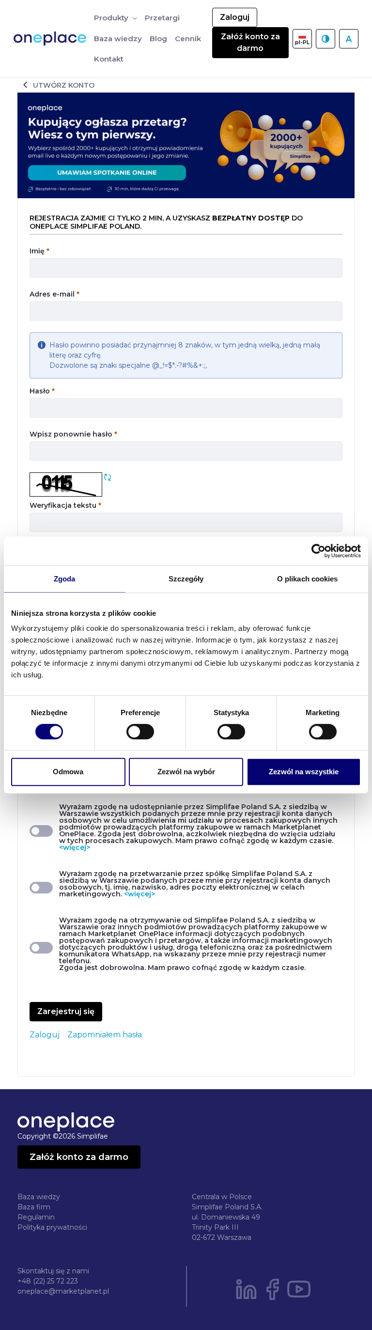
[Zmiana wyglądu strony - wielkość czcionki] (348, 38)
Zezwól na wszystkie (304, 771)
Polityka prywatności (52, 1227)
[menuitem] (115, 18)
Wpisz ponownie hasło (73, 433)
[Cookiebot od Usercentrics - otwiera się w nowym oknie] (318, 551)
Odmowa (68, 771)
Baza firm (33, 1207)
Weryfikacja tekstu (65, 505)
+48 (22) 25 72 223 (47, 1281)
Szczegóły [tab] (186, 579)
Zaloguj (234, 17)
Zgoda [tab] (65, 579)
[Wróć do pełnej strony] (25, 85)
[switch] (140, 731)
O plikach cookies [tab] (307, 579)
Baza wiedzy (38, 1196)
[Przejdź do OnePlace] (52, 38)
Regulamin (36, 1217)
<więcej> (74, 847)
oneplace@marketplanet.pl (63, 1291)
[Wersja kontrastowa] (325, 38)
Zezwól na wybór (186, 771)
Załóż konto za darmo (250, 42)
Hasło (42, 390)
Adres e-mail (54, 293)
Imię (39, 250)
